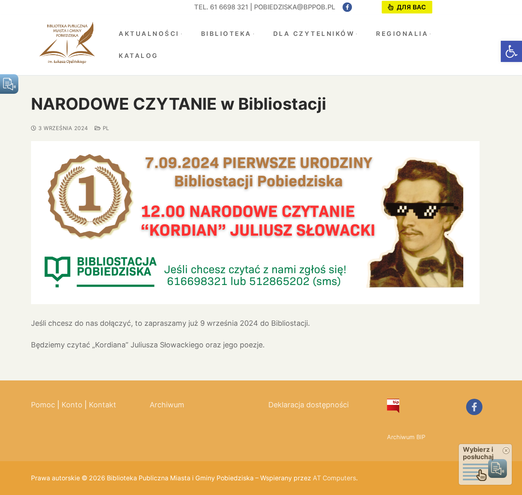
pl (105, 128)
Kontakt (102, 404)
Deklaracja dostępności (308, 404)
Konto (72, 404)
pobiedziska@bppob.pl (294, 7)
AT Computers (334, 478)
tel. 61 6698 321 (221, 7)
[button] (511, 51)
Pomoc (43, 404)
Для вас (410, 7)
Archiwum (167, 404)
